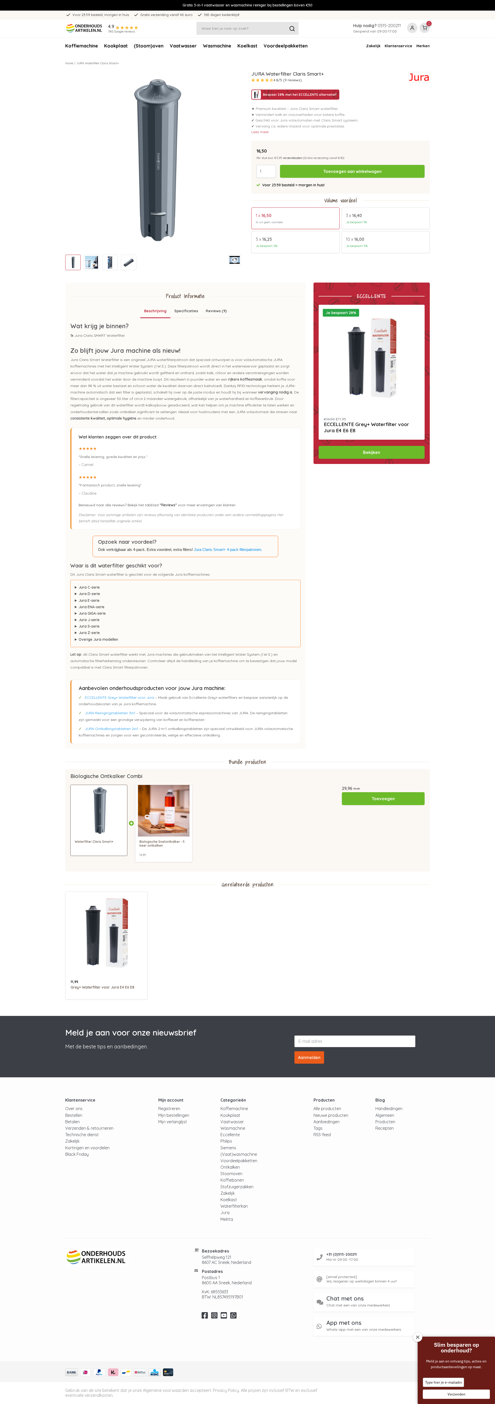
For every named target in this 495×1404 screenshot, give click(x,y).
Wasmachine (217, 46)
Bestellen (73, 1115)
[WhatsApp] (233, 1316)
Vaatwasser (183, 46)
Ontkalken (230, 1167)
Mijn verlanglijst (172, 1121)
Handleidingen (388, 1108)
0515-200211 (389, 25)
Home (69, 63)
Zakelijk (373, 46)
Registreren (169, 1108)
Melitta (226, 1219)
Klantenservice (398, 46)
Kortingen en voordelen (87, 1147)
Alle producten (327, 1108)
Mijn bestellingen (173, 1115)
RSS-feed (322, 1134)
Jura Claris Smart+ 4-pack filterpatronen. (228, 549)
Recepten (384, 1128)
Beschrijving (155, 311)
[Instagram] (214, 1316)
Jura (224, 1212)
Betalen (72, 1121)
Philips (226, 1141)
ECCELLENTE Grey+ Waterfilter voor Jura (119, 697)
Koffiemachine (81, 46)
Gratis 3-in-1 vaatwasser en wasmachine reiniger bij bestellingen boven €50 (247, 5)
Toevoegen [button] (383, 798)
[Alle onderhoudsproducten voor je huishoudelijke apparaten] (123, 1257)
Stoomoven (231, 1173)
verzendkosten (292, 158)
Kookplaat (116, 46)
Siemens (228, 1147)
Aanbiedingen (327, 1121)
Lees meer (260, 132)
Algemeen (384, 1115)
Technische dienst (82, 1134)
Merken (423, 46)
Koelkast (247, 46)
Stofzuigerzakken (236, 1186)
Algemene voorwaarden (166, 1390)
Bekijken (371, 452)
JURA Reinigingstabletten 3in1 (110, 713)
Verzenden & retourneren (89, 1128)
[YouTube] (224, 1316)
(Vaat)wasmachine (238, 1154)
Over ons (73, 1108)
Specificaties (186, 311)
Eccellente (230, 1134)
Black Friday (77, 1154)
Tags (318, 1128)
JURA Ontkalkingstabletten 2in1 (111, 728)
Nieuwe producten (331, 1115)
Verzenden (456, 1394)
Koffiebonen (232, 1180)
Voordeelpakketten (285, 46)
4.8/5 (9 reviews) (287, 80)
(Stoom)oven (148, 46)
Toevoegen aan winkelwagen (352, 171)
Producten (385, 1121)
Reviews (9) (216, 311)
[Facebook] (205, 1316)
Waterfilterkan (234, 1206)
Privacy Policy (226, 1390)
